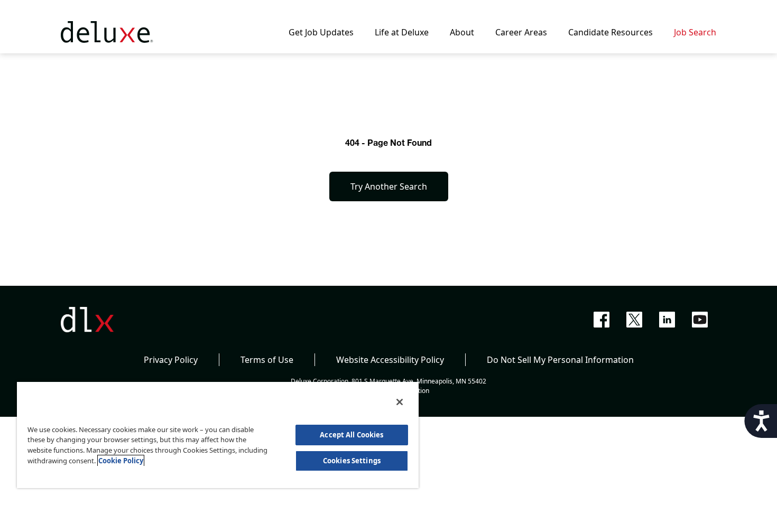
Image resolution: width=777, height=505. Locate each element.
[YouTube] (700, 320)
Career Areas (521, 32)
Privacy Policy (171, 360)
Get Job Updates (321, 32)
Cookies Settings (352, 460)
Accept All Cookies (351, 434)
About (462, 32)
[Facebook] (601, 320)
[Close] (399, 402)
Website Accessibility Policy (390, 360)
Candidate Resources (610, 32)
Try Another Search (388, 186)
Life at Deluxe (402, 32)
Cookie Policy (120, 460)
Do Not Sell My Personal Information (560, 360)
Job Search (695, 32)
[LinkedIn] (667, 320)
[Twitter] (634, 320)
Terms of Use (266, 360)
